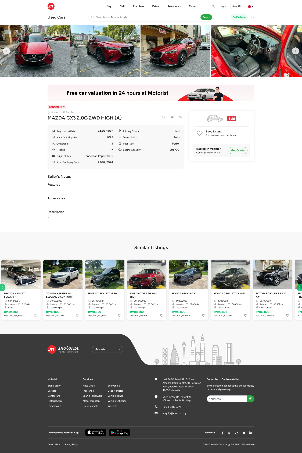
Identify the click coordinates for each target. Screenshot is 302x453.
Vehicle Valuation (117, 400)
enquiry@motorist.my (174, 413)
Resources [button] (174, 6)
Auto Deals (89, 385)
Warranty (112, 406)
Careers (52, 390)
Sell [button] (122, 6)
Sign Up (236, 6)
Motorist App (55, 400)
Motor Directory (91, 400)
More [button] (192, 6)
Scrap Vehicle (90, 406)
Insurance (88, 390)
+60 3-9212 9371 (172, 406)
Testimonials (54, 406)
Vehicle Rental (115, 395)
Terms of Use (54, 444)
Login (223, 6)
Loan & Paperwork (92, 395)
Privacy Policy (71, 444)
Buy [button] (109, 6)
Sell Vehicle (239, 17)
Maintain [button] (138, 6)
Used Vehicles (115, 390)
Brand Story (54, 385)
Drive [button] (155, 6)
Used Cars (56, 17)
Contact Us (54, 395)
